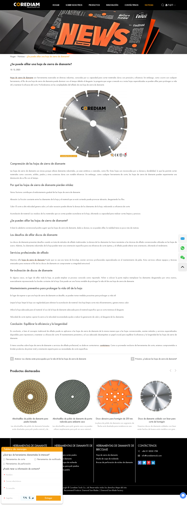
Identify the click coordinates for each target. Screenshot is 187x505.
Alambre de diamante (63, 459)
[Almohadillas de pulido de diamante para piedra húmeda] (30, 396)
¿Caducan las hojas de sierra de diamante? (160, 359)
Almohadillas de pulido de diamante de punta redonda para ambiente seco (72, 420)
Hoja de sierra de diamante (107, 455)
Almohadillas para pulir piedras (67, 466)
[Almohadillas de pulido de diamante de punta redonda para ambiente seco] (72, 396)
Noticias (149, 5)
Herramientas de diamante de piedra (73, 447)
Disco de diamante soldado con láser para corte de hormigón (156, 420)
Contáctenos (131, 5)
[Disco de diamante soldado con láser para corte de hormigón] (157, 396)
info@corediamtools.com (152, 456)
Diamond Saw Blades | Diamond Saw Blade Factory (102, 490)
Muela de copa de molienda (66, 462)
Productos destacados (25, 371)
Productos (94, 5)
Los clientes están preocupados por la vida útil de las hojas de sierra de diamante (54, 359)
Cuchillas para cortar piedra (66, 455)
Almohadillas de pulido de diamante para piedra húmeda (30, 420)
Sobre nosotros (74, 5)
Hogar (56, 5)
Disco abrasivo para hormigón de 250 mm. (114, 419)
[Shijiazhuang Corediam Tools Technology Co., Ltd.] (26, 5)
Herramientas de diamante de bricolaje (115, 447)
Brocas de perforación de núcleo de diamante (114, 462)
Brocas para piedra (62, 470)
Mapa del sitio (121, 487)
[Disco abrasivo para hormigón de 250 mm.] (115, 396)
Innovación (112, 5)
